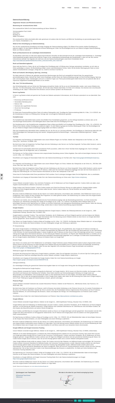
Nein (79, 400)
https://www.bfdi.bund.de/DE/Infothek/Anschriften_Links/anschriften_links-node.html (37, 60)
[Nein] (113, 400)
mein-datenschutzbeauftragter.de (40, 366)
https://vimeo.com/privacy (79, 177)
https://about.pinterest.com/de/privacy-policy (70, 296)
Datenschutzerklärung (88, 400)
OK (75, 400)
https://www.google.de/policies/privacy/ (24, 359)
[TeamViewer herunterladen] (24, 376)
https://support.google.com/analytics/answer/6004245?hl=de (30, 260)
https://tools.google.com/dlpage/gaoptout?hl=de (26, 248)
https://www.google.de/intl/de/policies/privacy (86, 158)
